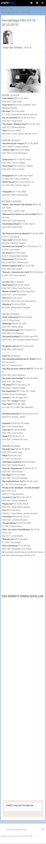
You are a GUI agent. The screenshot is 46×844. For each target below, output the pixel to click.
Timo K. (28, 47)
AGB (30, 836)
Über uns (11, 836)
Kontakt (4, 836)
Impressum (19, 836)
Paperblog (10, 830)
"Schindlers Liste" (9, 497)
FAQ (26, 836)
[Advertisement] (23, 700)
